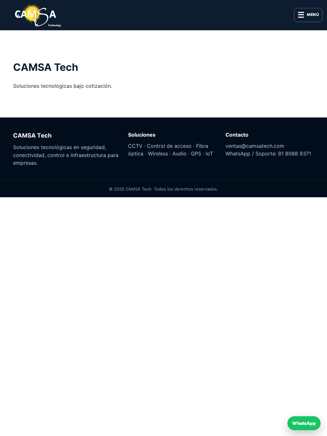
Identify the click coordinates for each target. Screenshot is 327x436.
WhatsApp (304, 423)
